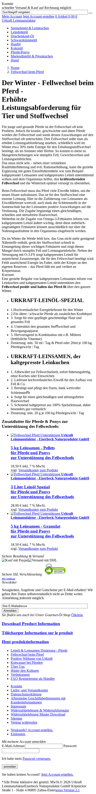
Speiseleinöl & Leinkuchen (30, 28)
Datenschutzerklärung (26, 694)
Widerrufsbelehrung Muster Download (38, 714)
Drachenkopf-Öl (22, 36)
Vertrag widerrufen (24, 722)
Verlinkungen (20, 674)
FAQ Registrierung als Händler (33, 679)
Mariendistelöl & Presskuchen (32, 56)
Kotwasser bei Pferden (27, 662)
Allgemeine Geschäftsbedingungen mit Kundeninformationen (38, 700)
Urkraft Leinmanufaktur (18, 20)
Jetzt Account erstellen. (57, 774)
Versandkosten (28, 470)
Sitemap (16, 718)
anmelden (10, 766)
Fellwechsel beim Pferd (27, 654)
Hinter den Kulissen (25, 670)
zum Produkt (49, 470)
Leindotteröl (19, 32)
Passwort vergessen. (37, 758)
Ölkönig (77, 615)
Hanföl (16, 44)
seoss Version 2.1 (67, 790)
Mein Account (12, 16)
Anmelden (10, 610)
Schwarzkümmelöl (24, 40)
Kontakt (16, 686)
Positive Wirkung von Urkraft (31, 658)
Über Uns (18, 666)
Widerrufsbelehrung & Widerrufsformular (40, 710)
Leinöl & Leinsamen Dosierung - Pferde (39, 650)
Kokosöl (17, 48)
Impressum (18, 706)
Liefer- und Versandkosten (29, 690)
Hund (15, 60)
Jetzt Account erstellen (38, 16)
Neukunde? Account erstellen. (32, 730)
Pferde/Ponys (20, 52)
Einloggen (18, 734)
